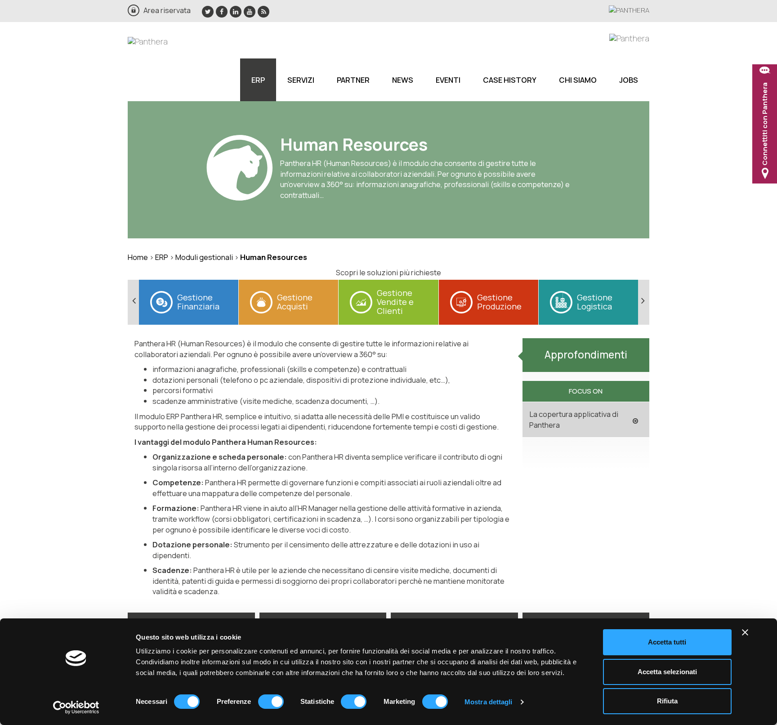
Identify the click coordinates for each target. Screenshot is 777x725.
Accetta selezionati (667, 672)
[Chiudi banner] (745, 632)
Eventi (448, 80)
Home (138, 257)
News (402, 80)
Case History (509, 80)
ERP (258, 80)
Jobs (628, 80)
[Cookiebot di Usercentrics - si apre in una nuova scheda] (76, 707)
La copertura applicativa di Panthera (573, 419)
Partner (353, 80)
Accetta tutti (667, 642)
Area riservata (167, 10)
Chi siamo (578, 80)
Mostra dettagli (488, 702)
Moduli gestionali (204, 257)
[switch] (271, 701)
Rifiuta (667, 701)
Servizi (300, 80)
